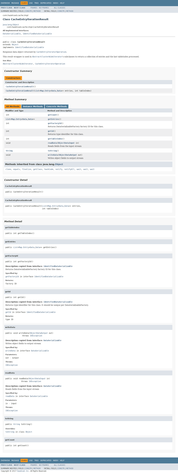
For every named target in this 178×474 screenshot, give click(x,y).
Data (53, 91)
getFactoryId (54, 123)
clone (8, 169)
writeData (53, 155)
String (9, 151)
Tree (36, 3)
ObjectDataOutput (68, 155)
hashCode (48, 169)
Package (15, 3)
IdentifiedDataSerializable (37, 34)
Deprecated (45, 3)
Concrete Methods (56, 106)
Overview (5, 3)
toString (52, 151)
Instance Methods (33, 106)
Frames (33, 8)
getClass (37, 169)
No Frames (44, 8)
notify (58, 169)
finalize (26, 169)
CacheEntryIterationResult (20, 86)
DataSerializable (12, 34)
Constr (28, 11)
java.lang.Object (11, 25)
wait (79, 169)
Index (55, 3)
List (37, 91)
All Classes (59, 8)
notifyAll (69, 169)
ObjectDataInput (66, 143)
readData (52, 143)
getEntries (53, 119)
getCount (52, 115)
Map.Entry (45, 91)
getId (50, 131)
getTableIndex (55, 139)
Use (31, 3)
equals (16, 169)
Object (15, 44)
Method (37, 11)
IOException (36, 336)
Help (62, 3)
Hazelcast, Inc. (23, 471)
